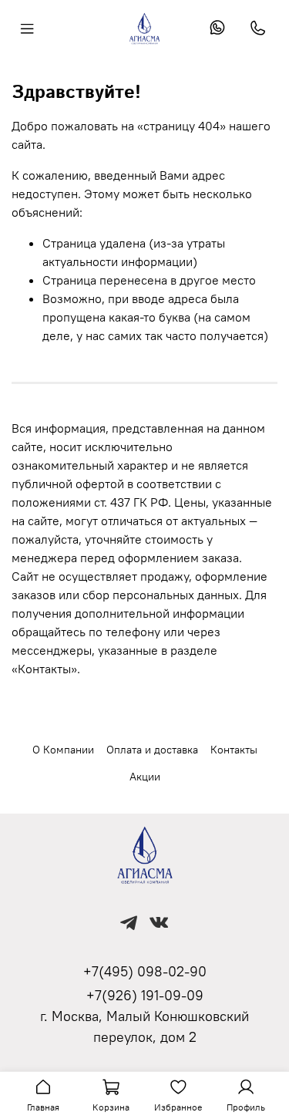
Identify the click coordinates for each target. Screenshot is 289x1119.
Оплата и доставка (152, 750)
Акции (144, 777)
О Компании (63, 750)
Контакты (233, 750)
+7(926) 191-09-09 (144, 995)
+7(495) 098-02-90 (145, 971)
